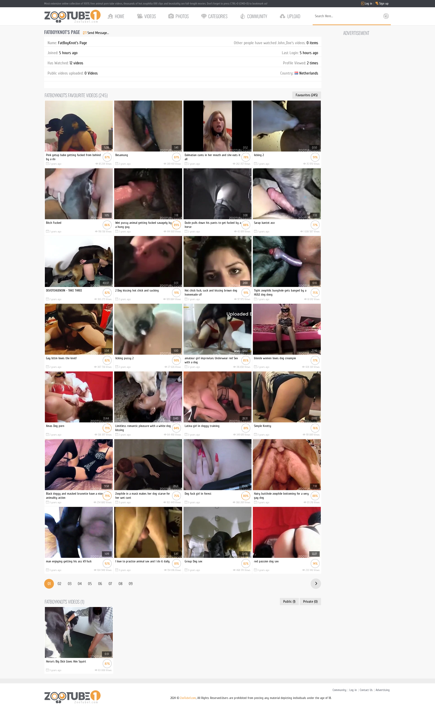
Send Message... (98, 33)
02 (59, 583)
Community (339, 690)
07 (110, 583)
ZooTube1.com (188, 698)
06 (100, 583)
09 (131, 583)
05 (90, 583)
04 (80, 583)
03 (69, 583)
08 (120, 583)
